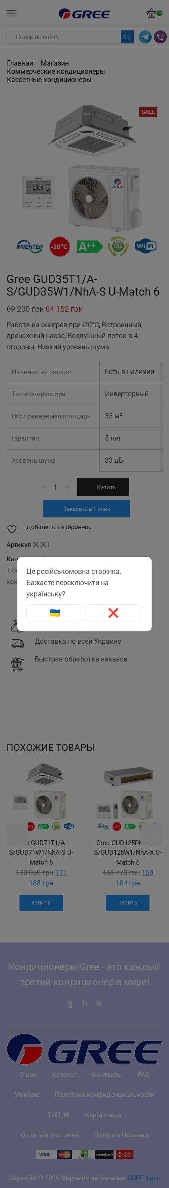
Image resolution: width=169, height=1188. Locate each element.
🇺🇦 (54, 613)
